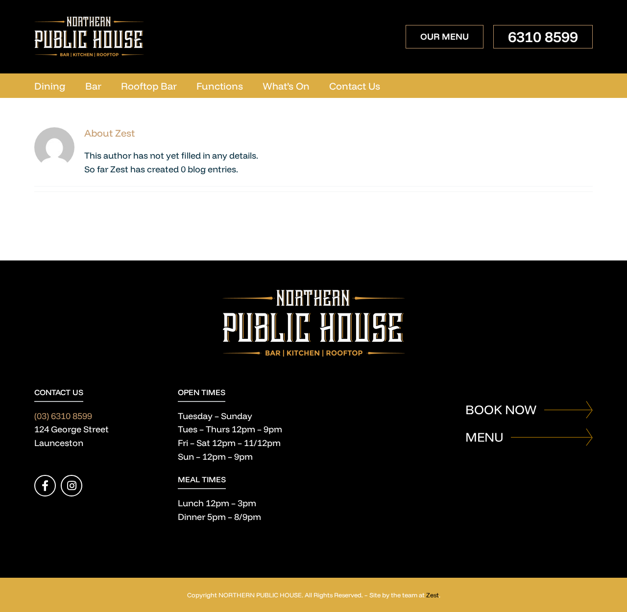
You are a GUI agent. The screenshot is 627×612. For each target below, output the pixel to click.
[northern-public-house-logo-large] (313, 294)
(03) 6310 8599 (63, 416)
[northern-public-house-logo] (89, 20)
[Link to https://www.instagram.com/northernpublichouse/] (71, 485)
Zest (432, 595)
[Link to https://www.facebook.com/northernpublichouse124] (45, 485)
